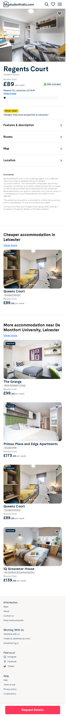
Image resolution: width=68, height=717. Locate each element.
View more (10, 245)
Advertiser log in (11, 643)
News (5, 606)
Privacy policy (9, 689)
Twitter (10, 666)
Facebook (11, 661)
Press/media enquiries (13, 620)
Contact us (8, 616)
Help (5, 680)
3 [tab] (35, 58)
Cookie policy (9, 693)
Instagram (11, 657)
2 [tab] (33, 58)
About (6, 611)
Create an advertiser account (16, 638)
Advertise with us (11, 634)
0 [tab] (29, 58)
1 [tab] (31, 58)
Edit (5, 100)
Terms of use (9, 684)
